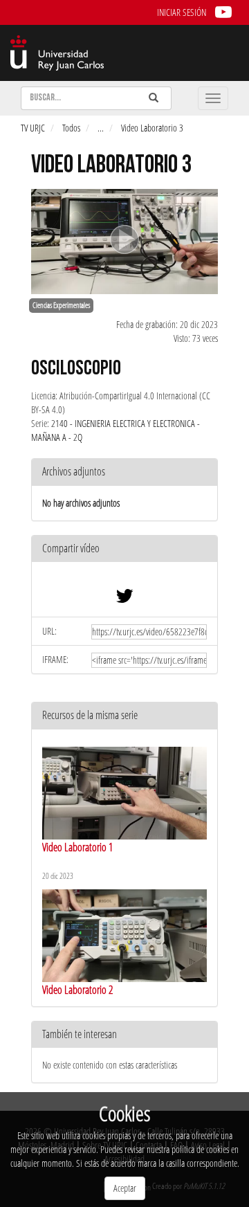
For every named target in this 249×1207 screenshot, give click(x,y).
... (101, 127)
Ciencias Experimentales (61, 305)
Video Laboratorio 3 (152, 127)
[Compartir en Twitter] (124, 599)
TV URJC (33, 127)
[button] (124, 549)
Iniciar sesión (181, 12)
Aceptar (124, 1188)
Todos (71, 127)
